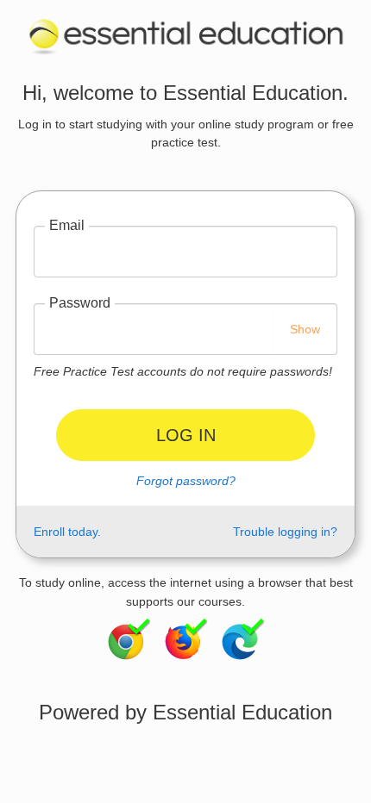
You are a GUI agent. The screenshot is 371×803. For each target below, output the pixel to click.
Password (79, 303)
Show (305, 329)
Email (67, 225)
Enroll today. (67, 531)
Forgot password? (186, 481)
